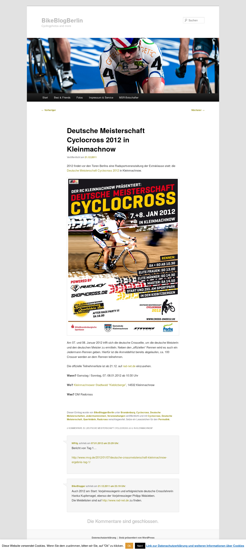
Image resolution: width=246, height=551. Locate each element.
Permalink (164, 419)
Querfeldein (89, 419)
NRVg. (75, 443)
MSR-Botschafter (128, 97)
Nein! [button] (140, 546)
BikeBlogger (78, 486)
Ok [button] (129, 546)
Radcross (102, 419)
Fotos (79, 97)
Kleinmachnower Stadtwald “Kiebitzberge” (100, 385)
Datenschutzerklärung (104, 537)
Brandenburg (128, 412)
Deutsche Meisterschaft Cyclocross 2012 (93, 170)
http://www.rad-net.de (115, 500)
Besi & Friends (62, 97)
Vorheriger (49, 110)
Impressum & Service (101, 97)
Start (45, 97)
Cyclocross (142, 412)
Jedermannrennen (96, 416)
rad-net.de (129, 366)
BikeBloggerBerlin (104, 412)
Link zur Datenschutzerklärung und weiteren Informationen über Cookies (195, 545)
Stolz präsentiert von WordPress (137, 537)
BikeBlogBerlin (62, 20)
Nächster (197, 110)
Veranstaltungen (116, 416)
